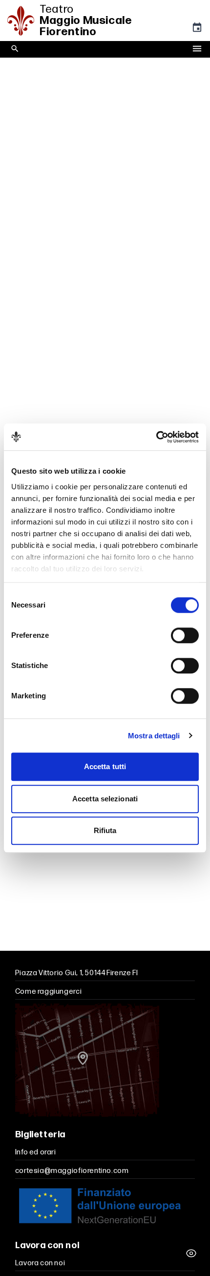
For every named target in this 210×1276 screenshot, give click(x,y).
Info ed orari (35, 1152)
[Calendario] (197, 30)
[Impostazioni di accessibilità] (191, 1253)
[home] (23, 21)
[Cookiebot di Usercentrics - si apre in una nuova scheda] (156, 437)
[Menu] (197, 49)
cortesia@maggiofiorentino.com (72, 1171)
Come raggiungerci (48, 991)
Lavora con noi (40, 1263)
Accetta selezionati (105, 799)
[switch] (185, 635)
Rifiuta (105, 830)
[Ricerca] (14, 49)
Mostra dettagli (154, 736)
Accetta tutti (105, 766)
